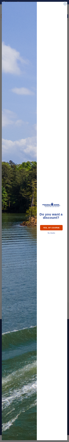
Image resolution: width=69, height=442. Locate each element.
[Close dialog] (65, 3)
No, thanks (51, 233)
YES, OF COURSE (51, 228)
